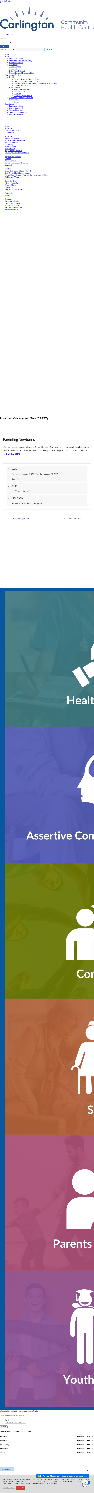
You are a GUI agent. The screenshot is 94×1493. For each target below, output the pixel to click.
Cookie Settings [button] (9, 1488)
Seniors (16, 102)
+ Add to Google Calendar (21, 518)
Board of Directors (16, 63)
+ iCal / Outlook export (74, 518)
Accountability (14, 69)
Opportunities (9, 104)
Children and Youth (21, 85)
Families (12, 77)
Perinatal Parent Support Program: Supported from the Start (35, 83)
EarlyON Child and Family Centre (26, 81)
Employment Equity (16, 106)
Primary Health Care (21, 89)
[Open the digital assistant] (85, 1483)
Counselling (18, 94)
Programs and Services (13, 75)
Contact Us (9, 34)
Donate (4, 46)
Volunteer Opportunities (17, 112)
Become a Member (16, 114)
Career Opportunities (16, 108)
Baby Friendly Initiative (17, 71)
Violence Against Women (23, 96)
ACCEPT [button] (21, 1488)
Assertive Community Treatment (21, 98)
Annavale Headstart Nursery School (27, 79)
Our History (13, 65)
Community (13, 100)
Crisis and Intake (20, 92)
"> (1, 3)
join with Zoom (11, 453)
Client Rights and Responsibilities (21, 73)
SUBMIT (48, 49)
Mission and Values (16, 59)
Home (7, 54)
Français (8, 42)
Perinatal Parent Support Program (27, 503)
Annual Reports (15, 67)
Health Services (15, 87)
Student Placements (16, 110)
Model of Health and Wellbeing (20, 61)
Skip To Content (6, 1)
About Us (8, 56)
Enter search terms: (8, 49)
